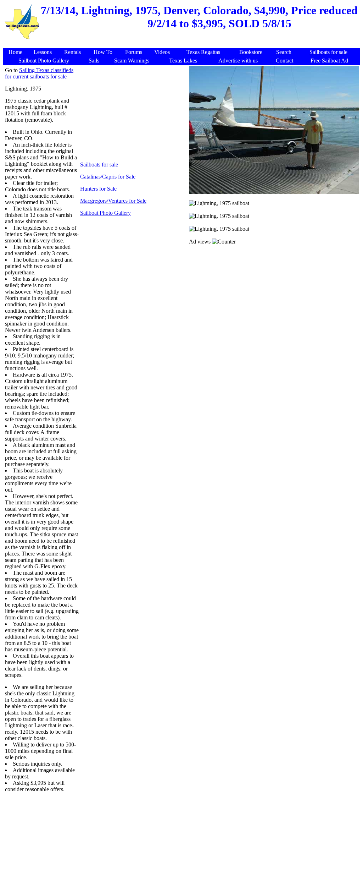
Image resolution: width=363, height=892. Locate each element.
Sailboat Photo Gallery (105, 213)
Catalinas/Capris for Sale (107, 177)
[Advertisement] (183, 44)
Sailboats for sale (99, 165)
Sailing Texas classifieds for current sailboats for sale (39, 73)
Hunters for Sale (98, 189)
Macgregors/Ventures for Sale (113, 201)
